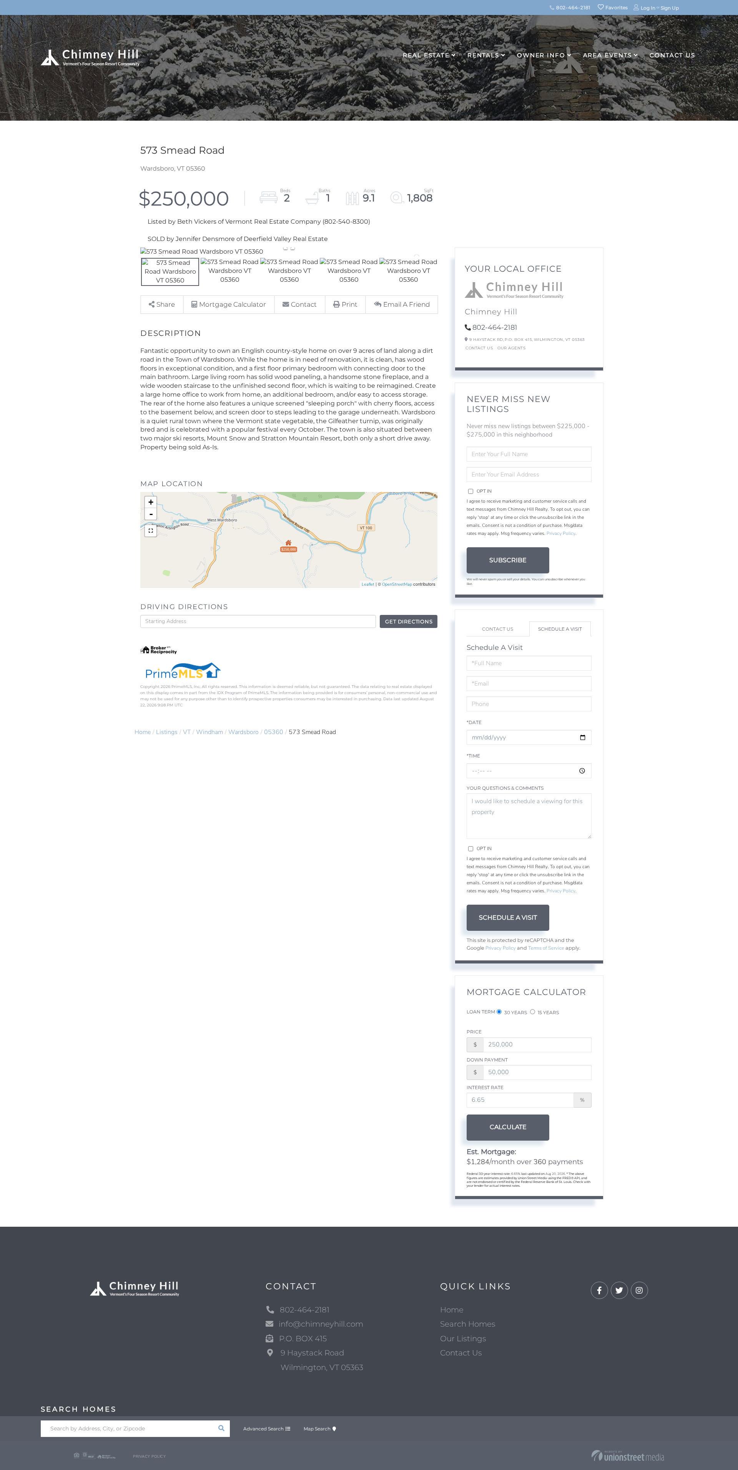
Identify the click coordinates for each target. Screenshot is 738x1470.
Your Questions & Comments (505, 788)
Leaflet (368, 584)
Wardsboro (243, 732)
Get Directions (408, 621)
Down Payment (487, 1060)
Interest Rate (485, 1087)
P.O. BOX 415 (303, 1338)
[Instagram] (639, 1290)
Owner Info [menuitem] (541, 55)
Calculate (508, 1127)
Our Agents (511, 347)
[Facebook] (599, 1290)
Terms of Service (546, 948)
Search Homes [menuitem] (467, 1324)
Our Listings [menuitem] (463, 1338)
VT (187, 732)
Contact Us (479, 347)
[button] (221, 1428)
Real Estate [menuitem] (426, 55)
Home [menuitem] (452, 1309)
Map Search (317, 1429)
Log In (648, 8)
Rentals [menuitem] (483, 55)
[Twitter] (619, 1290)
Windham (209, 732)
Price (474, 1032)
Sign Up (670, 8)
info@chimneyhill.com (321, 1324)
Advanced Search (263, 1429)
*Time (473, 756)
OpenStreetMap (397, 584)
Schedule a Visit (560, 629)
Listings (167, 732)
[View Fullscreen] (150, 531)
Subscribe (508, 560)
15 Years (548, 1012)
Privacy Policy (561, 533)
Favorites (616, 7)
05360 (273, 732)
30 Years (515, 1012)
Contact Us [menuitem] (672, 55)
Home (143, 732)
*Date (474, 722)
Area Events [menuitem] (607, 55)
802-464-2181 (572, 7)
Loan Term (481, 1012)
